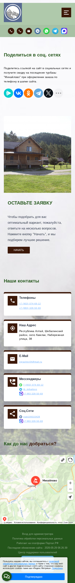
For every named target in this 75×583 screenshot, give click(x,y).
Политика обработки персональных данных (37, 538)
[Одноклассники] (28, 93)
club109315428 (31, 417)
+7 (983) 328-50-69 (30, 308)
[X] (48, 93)
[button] (7, 576)
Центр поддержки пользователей (37, 552)
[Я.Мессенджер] (8, 93)
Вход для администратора (37, 533)
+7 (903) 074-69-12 (30, 303)
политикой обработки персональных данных (31, 562)
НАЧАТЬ (19, 250)
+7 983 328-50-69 (33, 394)
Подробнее (57, 568)
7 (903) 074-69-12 (33, 385)
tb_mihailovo (30, 389)
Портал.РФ (52, 543)
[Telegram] (38, 93)
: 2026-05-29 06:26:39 (55, 547)
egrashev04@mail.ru (30, 362)
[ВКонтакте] (18, 93)
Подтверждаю (33, 576)
